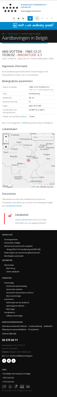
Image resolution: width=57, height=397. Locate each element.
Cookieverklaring (35, 326)
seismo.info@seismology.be (21, 356)
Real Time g (10, 268)
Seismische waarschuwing (16, 286)
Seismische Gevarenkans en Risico (19, 292)
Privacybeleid (33, 329)
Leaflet (33, 186)
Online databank (12, 271)
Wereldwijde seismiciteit (13, 256)
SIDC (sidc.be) (8, 378)
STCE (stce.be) (8, 382)
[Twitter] (18, 18)
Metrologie (10, 309)
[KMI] (16, 386)
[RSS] (23, 18)
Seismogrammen (11, 239)
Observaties (9, 265)
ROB (24, 123)
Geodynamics (9, 312)
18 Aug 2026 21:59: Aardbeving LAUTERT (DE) (23, 249)
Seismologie (13, 33)
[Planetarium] (4, 386)
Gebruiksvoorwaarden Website (14, 326)
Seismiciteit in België (12, 243)
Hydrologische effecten (15, 306)
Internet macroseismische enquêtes (18, 246)
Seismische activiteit (14, 289)
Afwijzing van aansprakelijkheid (14, 329)
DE (52, 18)
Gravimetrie (8, 299)
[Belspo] (22, 386)
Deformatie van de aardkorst (17, 302)
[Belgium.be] (28, 386)
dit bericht (26, 219)
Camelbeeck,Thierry (13, 206)
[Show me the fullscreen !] (6, 147)
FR (47, 18)
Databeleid (48, 326)
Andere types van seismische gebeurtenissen (22, 253)
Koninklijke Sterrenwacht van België (16, 374)
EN (42, 18)
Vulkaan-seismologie (14, 316)
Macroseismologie (13, 296)
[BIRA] (10, 386)
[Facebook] (14, 18)
